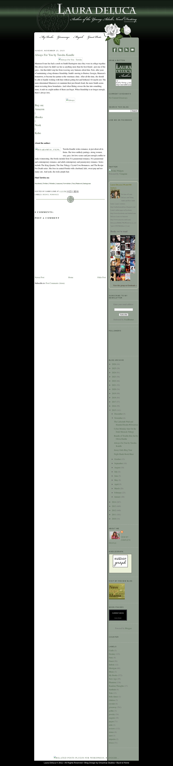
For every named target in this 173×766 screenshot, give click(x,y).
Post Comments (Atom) (55, 283)
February (118, 492)
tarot (110, 735)
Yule (111, 693)
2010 (114, 518)
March (117, 488)
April (116, 484)
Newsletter (67, 183)
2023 (114, 376)
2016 (114, 406)
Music (111, 671)
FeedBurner (129, 319)
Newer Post (39, 277)
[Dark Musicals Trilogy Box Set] (118, 254)
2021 (114, 385)
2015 (114, 410)
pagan (111, 721)
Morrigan (112, 668)
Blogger (128, 628)
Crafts (111, 650)
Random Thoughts (116, 686)
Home (70, 277)
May (116, 480)
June (116, 475)
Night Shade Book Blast (123, 454)
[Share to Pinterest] (77, 191)
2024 (114, 372)
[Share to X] (72, 191)
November (118, 418)
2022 (114, 380)
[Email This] (68, 191)
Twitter (45, 183)
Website (52, 183)
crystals (112, 703)
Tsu (73, 183)
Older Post (101, 277)
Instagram (87, 183)
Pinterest (79, 183)
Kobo (38, 133)
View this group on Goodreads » (125, 285)
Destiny (112, 654)
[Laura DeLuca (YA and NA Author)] (115, 194)
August (117, 467)
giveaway (113, 707)
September (118, 463)
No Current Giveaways (118, 97)
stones (111, 732)
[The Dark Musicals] (128, 249)
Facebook (38, 183)
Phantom (112, 682)
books (46, 194)
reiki (110, 725)
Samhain (112, 689)
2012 (114, 510)
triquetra (112, 739)
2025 (114, 368)
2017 (114, 401)
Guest (111, 661)
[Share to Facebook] (75, 191)
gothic (111, 710)
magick (112, 717)
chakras (112, 700)
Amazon (39, 109)
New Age (113, 678)
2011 (114, 514)
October (117, 459)
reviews (112, 728)
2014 (114, 502)
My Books (113, 675)
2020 (114, 389)
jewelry (112, 714)
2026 (114, 364)
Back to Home (123, 763)
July (116, 471)
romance (54, 194)
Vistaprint (123, 173)
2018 (114, 397)
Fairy (111, 657)
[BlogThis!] (70, 191)
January (117, 496)
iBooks (39, 117)
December (118, 413)
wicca (111, 742)
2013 (114, 506)
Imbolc (111, 664)
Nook (38, 125)
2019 (114, 393)
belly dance (113, 696)
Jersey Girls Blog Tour (123, 450)
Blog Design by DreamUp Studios (99, 763)
